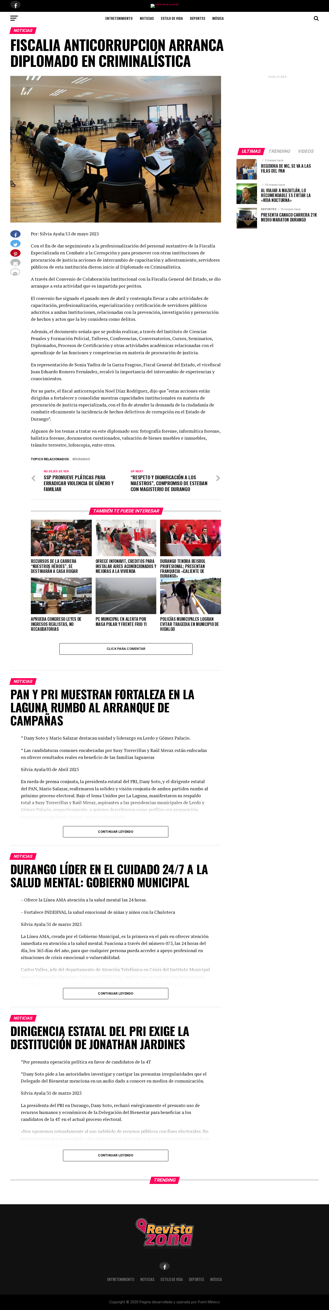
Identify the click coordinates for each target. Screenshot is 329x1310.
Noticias (147, 18)
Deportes (197, 18)
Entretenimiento (119, 18)
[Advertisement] (277, 111)
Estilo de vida (172, 18)
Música (218, 18)
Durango (82, 459)
